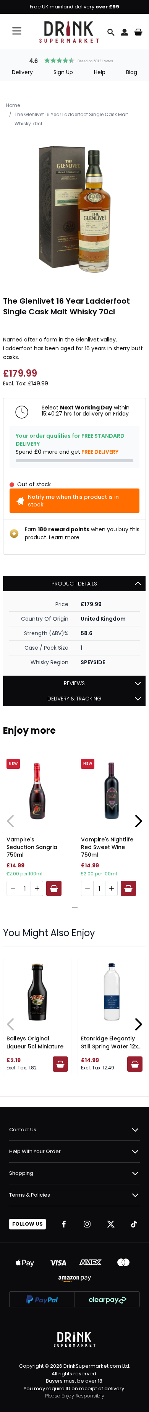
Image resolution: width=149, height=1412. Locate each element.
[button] (74, 59)
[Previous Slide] (10, 821)
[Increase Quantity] (37, 888)
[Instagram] (87, 1224)
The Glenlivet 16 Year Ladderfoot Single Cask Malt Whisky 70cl (71, 119)
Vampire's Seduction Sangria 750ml (31, 847)
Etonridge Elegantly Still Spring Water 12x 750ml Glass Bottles (109, 1046)
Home (13, 105)
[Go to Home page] (69, 32)
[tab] (71, 907)
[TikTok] (134, 1224)
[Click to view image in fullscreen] (74, 208)
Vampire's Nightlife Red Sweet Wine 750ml (107, 847)
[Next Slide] (138, 821)
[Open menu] (16, 31)
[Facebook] (64, 1224)
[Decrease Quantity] (12, 888)
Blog (131, 72)
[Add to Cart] (54, 888)
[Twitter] (111, 1224)
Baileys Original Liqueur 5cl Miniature (34, 1042)
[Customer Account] (124, 32)
